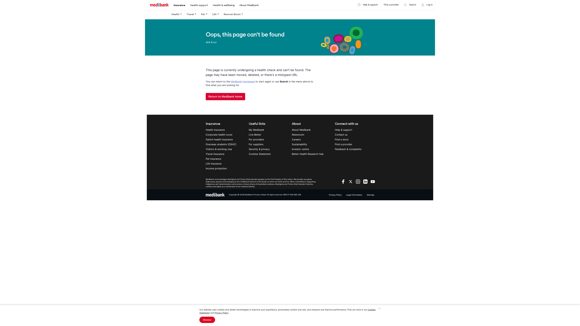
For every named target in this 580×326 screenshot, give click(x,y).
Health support (199, 5)
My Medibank (256, 129)
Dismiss (207, 320)
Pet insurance (213, 158)
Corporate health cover (219, 134)
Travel (190, 14)
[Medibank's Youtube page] (372, 181)
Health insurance (215, 129)
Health (175, 14)
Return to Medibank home (225, 96)
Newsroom (298, 134)
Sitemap (370, 195)
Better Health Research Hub (308, 153)
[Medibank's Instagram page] (358, 181)
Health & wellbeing (224, 5)
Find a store (341, 139)
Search (412, 4)
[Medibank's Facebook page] (343, 181)
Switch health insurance (219, 139)
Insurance (179, 5)
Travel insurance (215, 153)
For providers (256, 139)
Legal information (354, 195)
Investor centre (300, 149)
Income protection (216, 168)
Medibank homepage (243, 81)
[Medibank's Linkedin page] (365, 181)
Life (214, 14)
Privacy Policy (222, 313)
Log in (430, 4)
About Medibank (249, 5)
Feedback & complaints (348, 149)
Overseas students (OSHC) (221, 144)
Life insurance (214, 163)
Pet (203, 14)
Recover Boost (232, 14)
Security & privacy (259, 149)
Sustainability (299, 144)
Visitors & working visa (219, 149)
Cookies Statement (260, 153)
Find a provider (391, 4)
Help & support (370, 4)
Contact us (341, 134)
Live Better (255, 134)
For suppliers (256, 144)
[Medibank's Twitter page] (351, 181)
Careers (296, 139)
